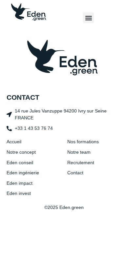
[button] (88, 17)
